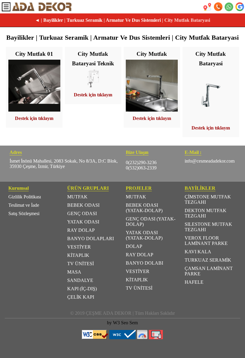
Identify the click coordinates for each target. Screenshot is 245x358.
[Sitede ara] (239, 6)
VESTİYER (79, 246)
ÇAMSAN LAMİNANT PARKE (209, 271)
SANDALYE (80, 280)
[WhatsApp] (228, 6)
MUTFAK (77, 196)
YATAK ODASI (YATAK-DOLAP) (144, 235)
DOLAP (134, 246)
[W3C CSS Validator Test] (95, 337)
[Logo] (42, 6)
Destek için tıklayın (34, 118)
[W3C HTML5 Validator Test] (122, 337)
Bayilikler (53, 20)
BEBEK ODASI (83, 205)
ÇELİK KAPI (80, 297)
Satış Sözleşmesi (23, 213)
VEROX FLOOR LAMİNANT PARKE (206, 240)
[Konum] (207, 6)
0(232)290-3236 (141, 162)
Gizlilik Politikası (24, 196)
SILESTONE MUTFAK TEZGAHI (208, 227)
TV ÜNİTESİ (80, 263)
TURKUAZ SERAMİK (208, 260)
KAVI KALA (198, 251)
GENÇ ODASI (82, 213)
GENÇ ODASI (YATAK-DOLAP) (150, 221)
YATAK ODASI (83, 221)
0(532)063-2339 (141, 167)
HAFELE (194, 282)
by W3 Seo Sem (122, 322)
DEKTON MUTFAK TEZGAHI (205, 213)
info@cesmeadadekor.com (210, 160)
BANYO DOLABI (144, 263)
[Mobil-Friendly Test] (156, 337)
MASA (74, 271)
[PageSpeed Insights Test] (142, 337)
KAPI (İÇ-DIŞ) (82, 288)
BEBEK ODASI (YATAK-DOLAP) (144, 208)
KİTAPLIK (78, 255)
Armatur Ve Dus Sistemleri (133, 20)
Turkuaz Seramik (84, 20)
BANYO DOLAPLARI (90, 238)
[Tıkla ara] (218, 6)
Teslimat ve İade (23, 205)
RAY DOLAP (81, 230)
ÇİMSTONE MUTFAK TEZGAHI (208, 199)
